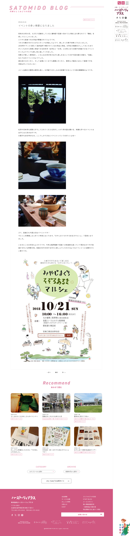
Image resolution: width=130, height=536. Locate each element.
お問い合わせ (82, 514)
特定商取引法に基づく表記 (91, 509)
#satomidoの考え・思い (49, 419)
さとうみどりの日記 (89, 497)
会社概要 (64, 497)
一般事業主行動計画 (89, 507)
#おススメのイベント (89, 19)
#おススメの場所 (79, 419)
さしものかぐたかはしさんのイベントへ (24, 416)
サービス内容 (66, 499)
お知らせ (64, 504)
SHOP (64, 507)
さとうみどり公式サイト (55, 481)
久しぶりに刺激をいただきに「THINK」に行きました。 (24, 451)
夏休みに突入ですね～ (81, 416)
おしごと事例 (66, 502)
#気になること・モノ (90, 419)
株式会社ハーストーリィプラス (23, 498)
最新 (56, 372)
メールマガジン (88, 502)
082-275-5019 (20, 510)
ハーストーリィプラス (121, 11)
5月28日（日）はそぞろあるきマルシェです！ (55, 451)
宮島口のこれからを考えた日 (52, 416)
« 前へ (49, 372)
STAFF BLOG (87, 499)
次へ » (64, 372)
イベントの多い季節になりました (36, 25)
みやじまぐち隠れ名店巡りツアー (85, 450)
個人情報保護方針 (89, 504)
